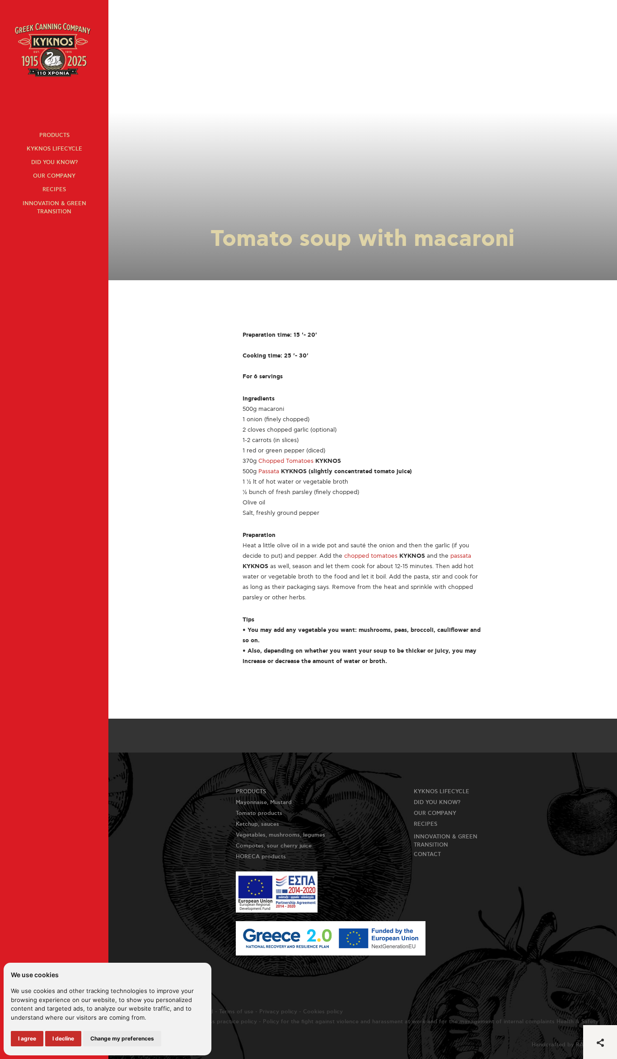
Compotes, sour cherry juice (274, 845)
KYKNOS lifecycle (54, 149)
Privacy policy (278, 1011)
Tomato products (259, 813)
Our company (54, 176)
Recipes (54, 189)
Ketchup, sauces (257, 824)
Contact (427, 854)
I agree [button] (27, 1038)
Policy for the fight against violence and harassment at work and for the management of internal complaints (409, 1021)
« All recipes (139, 15)
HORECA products (261, 856)
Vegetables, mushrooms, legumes (280, 835)
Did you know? (54, 162)
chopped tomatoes (370, 556)
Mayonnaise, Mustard (264, 802)
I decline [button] (63, 1038)
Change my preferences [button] (122, 1038)
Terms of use (236, 1011)
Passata (268, 471)
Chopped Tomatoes (285, 461)
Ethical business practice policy (215, 1021)
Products (54, 135)
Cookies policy (323, 1011)
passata (460, 556)
